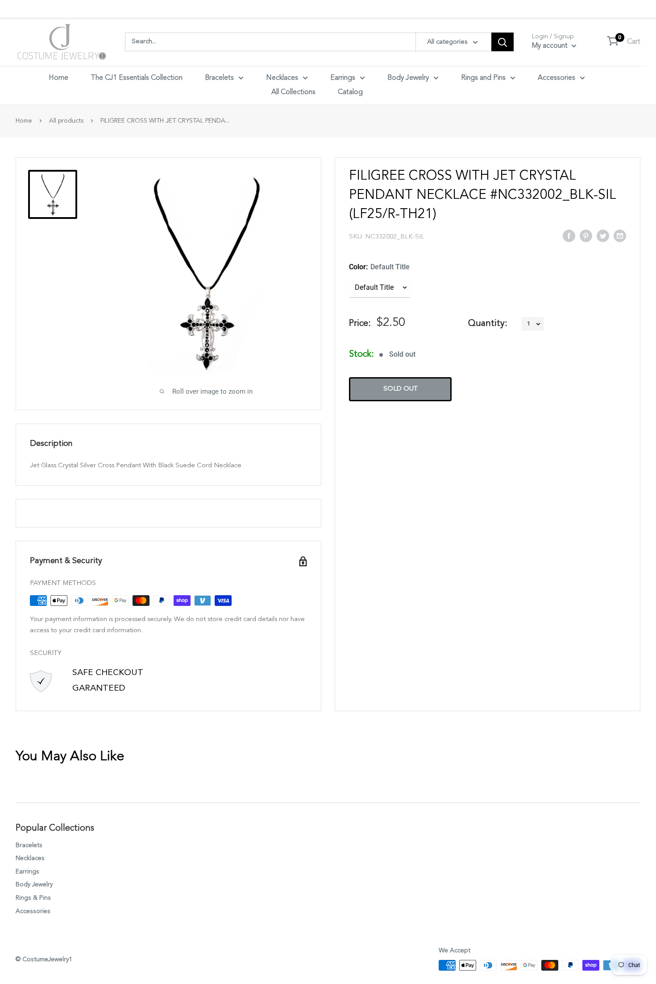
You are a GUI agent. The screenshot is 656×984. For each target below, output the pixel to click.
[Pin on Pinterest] (586, 235)
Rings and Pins (483, 78)
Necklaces (282, 78)
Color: (379, 267)
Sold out (400, 389)
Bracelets (219, 78)
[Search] (502, 42)
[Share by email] (620, 235)
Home (58, 78)
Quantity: (487, 323)
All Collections (293, 92)
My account (550, 45)
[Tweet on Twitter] (603, 235)
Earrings (342, 78)
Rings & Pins (33, 898)
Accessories (556, 78)
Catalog (350, 92)
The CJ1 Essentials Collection (137, 78)
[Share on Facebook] (569, 235)
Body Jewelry (408, 78)
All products (66, 121)
